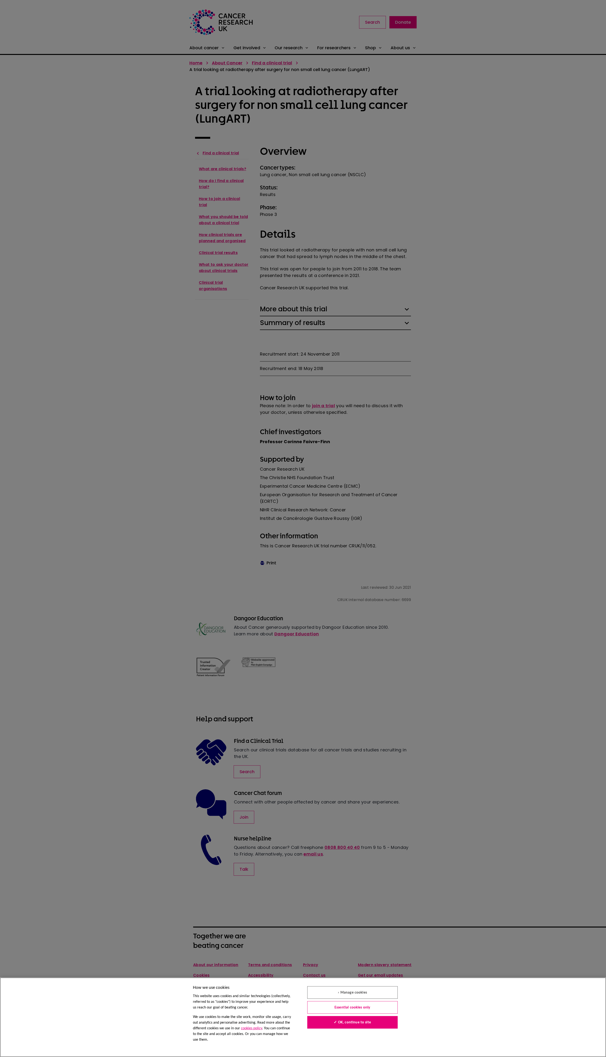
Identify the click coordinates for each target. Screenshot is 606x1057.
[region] (303, 1017)
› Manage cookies (352, 993)
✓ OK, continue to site (352, 1022)
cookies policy (251, 1028)
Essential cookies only (352, 1007)
